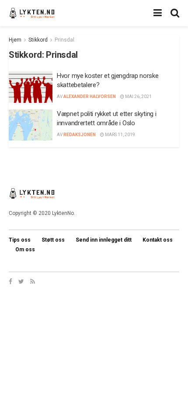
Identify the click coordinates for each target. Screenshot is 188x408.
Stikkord (38, 40)
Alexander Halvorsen (89, 96)
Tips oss (20, 240)
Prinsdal (64, 40)
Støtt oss (53, 240)
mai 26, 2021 (138, 96)
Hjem (15, 40)
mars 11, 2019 (119, 134)
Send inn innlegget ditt (104, 240)
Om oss (25, 249)
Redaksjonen (79, 134)
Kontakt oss (158, 240)
